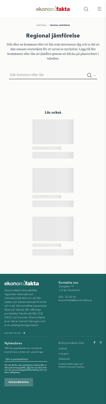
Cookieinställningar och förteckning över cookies (71, 365)
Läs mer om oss (12, 332)
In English (64, 353)
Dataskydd (64, 358)
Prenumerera (19, 382)
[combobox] (53, 74)
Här (28, 367)
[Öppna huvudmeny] (99, 9)
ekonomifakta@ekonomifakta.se (75, 300)
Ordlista (63, 348)
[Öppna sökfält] (86, 9)
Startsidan (41, 25)
